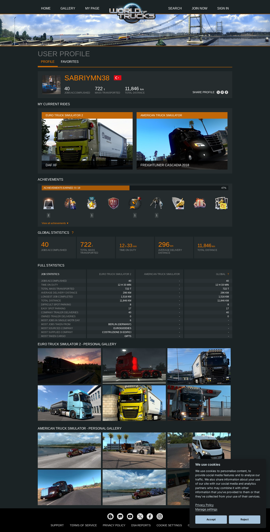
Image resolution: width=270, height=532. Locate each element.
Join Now (199, 8)
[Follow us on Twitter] (140, 516)
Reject (245, 519)
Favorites (70, 61)
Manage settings (206, 509)
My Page (92, 8)
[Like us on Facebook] (150, 516)
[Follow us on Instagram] (160, 516)
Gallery (67, 8)
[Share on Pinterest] (222, 92)
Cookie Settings (169, 525)
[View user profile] (51, 93)
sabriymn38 (87, 78)
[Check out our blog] (110, 516)
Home (46, 8)
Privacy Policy (114, 525)
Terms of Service (83, 525)
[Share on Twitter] (218, 92)
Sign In (223, 8)
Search (175, 8)
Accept (211, 519)
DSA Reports (141, 525)
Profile (48, 61)
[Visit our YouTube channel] (130, 516)
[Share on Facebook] (226, 92)
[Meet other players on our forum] (120, 516)
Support (57, 525)
